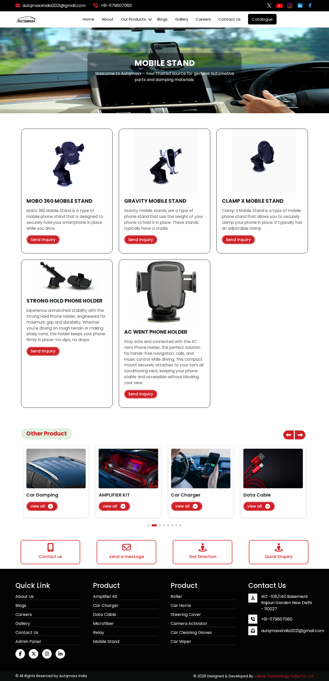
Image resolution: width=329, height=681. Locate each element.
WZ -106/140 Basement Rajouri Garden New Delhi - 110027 (286, 603)
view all (37, 506)
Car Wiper (181, 641)
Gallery (181, 19)
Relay (98, 632)
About (108, 19)
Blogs (162, 19)
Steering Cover (186, 614)
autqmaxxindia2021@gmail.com (292, 631)
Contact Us (26, 632)
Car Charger (105, 605)
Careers (203, 19)
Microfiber (103, 623)
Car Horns (181, 605)
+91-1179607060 (277, 619)
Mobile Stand (106, 641)
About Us (24, 596)
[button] (300, 434)
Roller (176, 596)
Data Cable (104, 614)
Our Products (133, 19)
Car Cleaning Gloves (191, 632)
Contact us (229, 19)
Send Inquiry (43, 239)
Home (88, 19)
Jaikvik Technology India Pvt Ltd (284, 676)
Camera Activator (189, 623)
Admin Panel (28, 641)
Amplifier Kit (105, 596)
